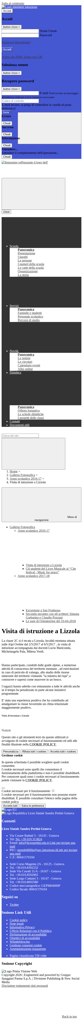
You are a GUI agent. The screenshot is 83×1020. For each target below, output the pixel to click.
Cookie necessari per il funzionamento (26, 791)
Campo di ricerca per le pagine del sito (26, 431)
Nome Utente (48, 31)
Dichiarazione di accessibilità (28, 934)
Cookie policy (19, 920)
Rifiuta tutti (34, 751)
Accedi (7, 10)
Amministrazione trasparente (28, 949)
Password (46, 35)
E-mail (44, 93)
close (6, 211)
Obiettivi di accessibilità (25, 938)
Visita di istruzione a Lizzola (44, 565)
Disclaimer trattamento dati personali (25, 985)
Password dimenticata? (16, 42)
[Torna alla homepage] (25, 162)
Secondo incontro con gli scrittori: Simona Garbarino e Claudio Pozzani (52, 615)
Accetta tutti (63, 751)
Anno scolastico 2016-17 (26, 478)
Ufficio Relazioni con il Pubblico (31, 931)
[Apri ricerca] (49, 128)
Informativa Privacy (22, 927)
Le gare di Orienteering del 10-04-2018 (51, 621)
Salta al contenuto (13, 3)
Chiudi (6, 123)
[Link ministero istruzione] (19, 7)
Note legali (17, 923)
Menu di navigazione (56, 519)
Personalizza (10, 751)
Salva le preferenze (33, 805)
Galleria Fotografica (22, 475)
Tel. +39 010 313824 (28, 839)
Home (14, 471)
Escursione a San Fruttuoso (43, 610)
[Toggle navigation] (33, 194)
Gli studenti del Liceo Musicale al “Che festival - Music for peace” (51, 570)
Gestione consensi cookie (26, 945)
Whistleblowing (20, 941)
